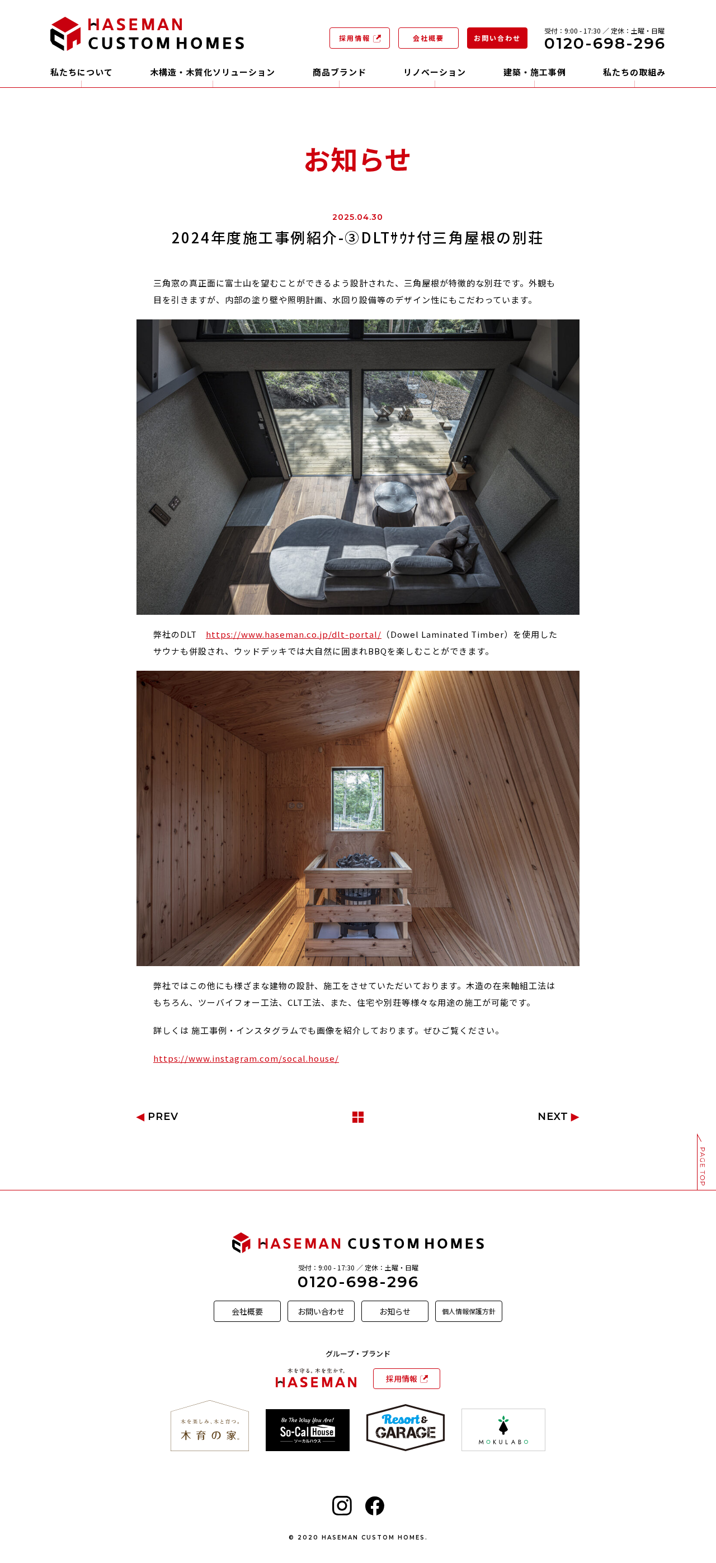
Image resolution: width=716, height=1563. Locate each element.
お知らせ (395, 1311)
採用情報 (354, 38)
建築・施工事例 (534, 73)
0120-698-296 (358, 1281)
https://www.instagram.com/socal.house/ (246, 1058)
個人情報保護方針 (469, 1311)
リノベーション (434, 73)
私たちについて (81, 73)
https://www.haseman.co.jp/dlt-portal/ (293, 634)
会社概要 (428, 38)
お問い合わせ (497, 38)
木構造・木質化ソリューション (212, 73)
